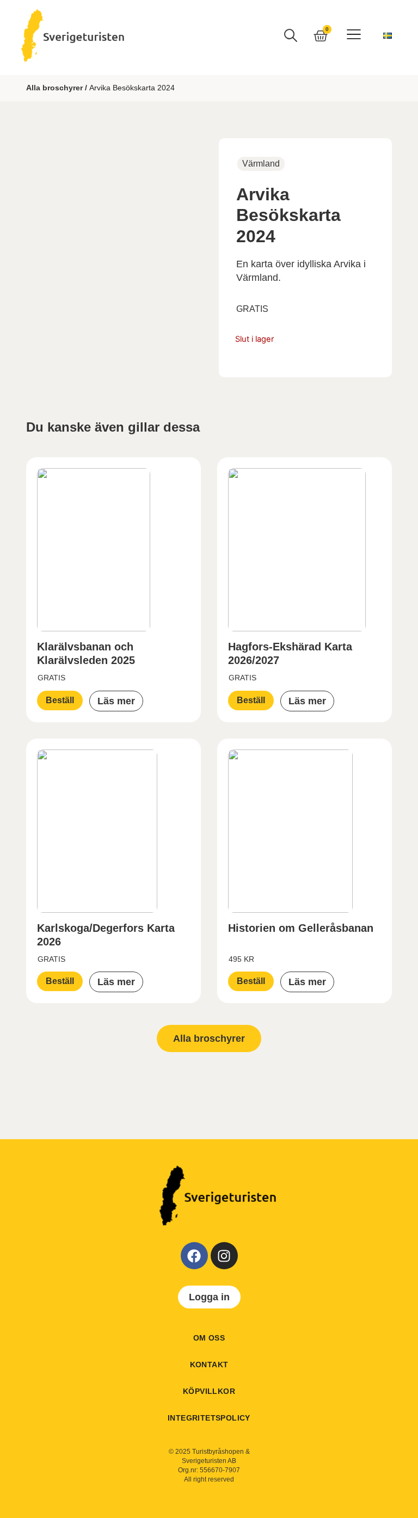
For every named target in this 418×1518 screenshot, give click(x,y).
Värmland (261, 163)
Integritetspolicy (209, 1417)
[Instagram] (224, 1255)
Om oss (209, 1337)
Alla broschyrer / (56, 87)
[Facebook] (194, 1255)
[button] (353, 35)
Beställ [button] (60, 700)
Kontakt (209, 1364)
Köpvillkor (209, 1391)
